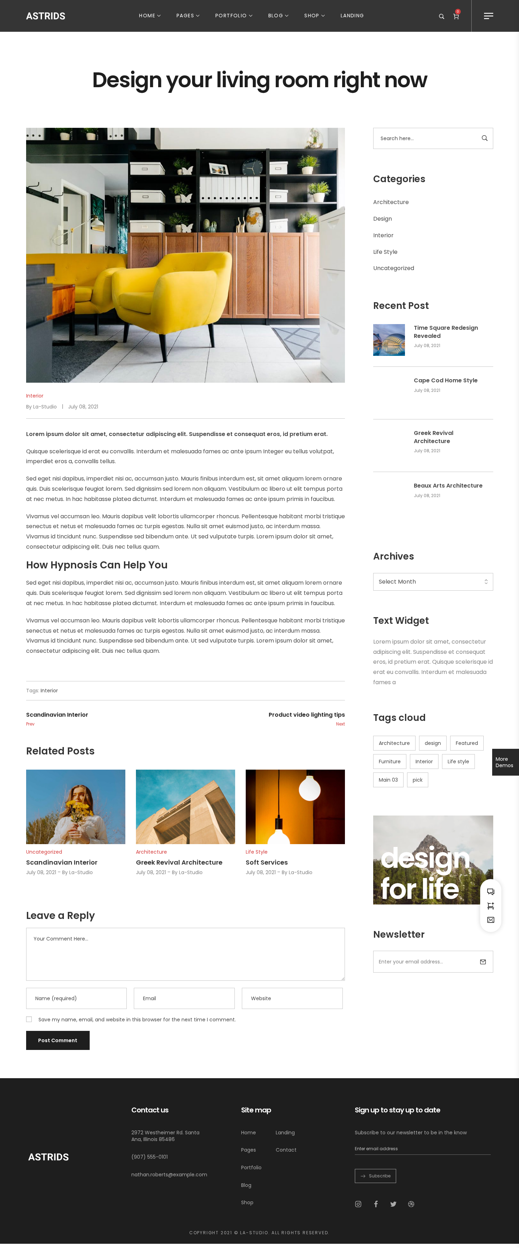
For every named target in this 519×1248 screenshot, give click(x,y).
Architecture (391, 202)
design (433, 743)
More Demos (504, 762)
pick (418, 779)
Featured (467, 743)
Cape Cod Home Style (446, 380)
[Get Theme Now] (490, 905)
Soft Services (267, 862)
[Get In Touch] (490, 920)
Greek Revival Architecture (433, 437)
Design (382, 219)
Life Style (385, 252)
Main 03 (388, 779)
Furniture (390, 761)
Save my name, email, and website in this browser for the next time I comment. (137, 1019)
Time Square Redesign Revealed (446, 332)
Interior (383, 235)
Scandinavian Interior (61, 862)
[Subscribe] (483, 961)
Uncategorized (393, 268)
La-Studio (45, 406)
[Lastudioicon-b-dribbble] (411, 1204)
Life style (458, 761)
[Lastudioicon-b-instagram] (358, 1204)
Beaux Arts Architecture (448, 486)
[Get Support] (490, 891)
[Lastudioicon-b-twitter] (393, 1204)
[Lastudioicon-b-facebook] (376, 1204)
